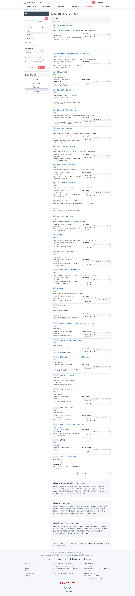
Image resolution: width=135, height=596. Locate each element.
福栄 (72, 490)
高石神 (80, 490)
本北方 (93, 490)
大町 (78, 488)
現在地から (37, 92)
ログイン (107, 2)
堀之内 (54, 488)
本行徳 (71, 491)
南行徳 (84, 486)
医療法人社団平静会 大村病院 (65, 216)
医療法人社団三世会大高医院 (68, 457)
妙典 (88, 486)
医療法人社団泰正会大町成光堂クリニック (72, 424)
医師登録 (100, 2)
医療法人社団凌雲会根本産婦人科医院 (71, 340)
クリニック (56, 269)
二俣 (63, 491)
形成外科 (78, 511)
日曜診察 (61, 56)
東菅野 (99, 486)
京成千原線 (74, 531)
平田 (70, 488)
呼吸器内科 (55, 508)
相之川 (76, 486)
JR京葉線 (94, 530)
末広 (54, 493)
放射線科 (82, 513)
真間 (92, 486)
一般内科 (55, 506)
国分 (92, 491)
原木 (63, 490)
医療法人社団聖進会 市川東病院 (66, 182)
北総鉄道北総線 (93, 528)
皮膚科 (72, 511)
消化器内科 (77, 506)
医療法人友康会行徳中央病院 (65, 251)
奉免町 (99, 491)
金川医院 (62, 305)
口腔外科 (88, 513)
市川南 (71, 486)
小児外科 (84, 510)
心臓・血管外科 (69, 506)
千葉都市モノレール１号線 (66, 533)
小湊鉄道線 (71, 530)
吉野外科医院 (60, 288)
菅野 (103, 486)
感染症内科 (74, 510)
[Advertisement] (82, 46)
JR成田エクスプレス (95, 526)
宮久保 (99, 488)
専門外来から (36, 83)
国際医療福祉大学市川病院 (64, 128)
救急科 (93, 511)
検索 (42, 67)
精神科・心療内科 (85, 511)
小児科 (79, 510)
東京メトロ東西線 (102, 528)
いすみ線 (66, 528)
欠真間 (76, 490)
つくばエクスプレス (90, 531)
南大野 (74, 488)
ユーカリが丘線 (57, 530)
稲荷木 (58, 493)
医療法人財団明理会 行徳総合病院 (66, 110)
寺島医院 (62, 440)
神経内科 (68, 508)
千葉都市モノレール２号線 (81, 533)
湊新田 (98, 490)
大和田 (94, 488)
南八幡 (67, 486)
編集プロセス (62, 559)
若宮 (103, 488)
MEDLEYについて (49, 559)
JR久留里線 (56, 531)
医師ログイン (87, 559)
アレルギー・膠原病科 (64, 510)
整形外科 (55, 511)
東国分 (76, 491)
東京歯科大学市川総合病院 (64, 25)
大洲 (66, 490)
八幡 (54, 486)
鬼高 (63, 488)
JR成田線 (100, 530)
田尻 (80, 493)
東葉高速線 (99, 531)
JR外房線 (80, 526)
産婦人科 (90, 510)
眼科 (95, 510)
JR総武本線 (88, 530)
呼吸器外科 (62, 508)
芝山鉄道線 (65, 530)
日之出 (85, 490)
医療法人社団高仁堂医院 (67, 407)
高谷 (80, 491)
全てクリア (33, 67)
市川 (57, 486)
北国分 (87, 491)
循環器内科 (61, 506)
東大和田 (73, 493)
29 (85, 473)
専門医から (36, 79)
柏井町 (82, 488)
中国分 (59, 490)
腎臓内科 (81, 508)
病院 (54, 25)
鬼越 (83, 491)
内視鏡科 (72, 513)
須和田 (102, 490)
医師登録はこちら (75, 559)
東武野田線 (105, 526)
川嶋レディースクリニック (67, 389)
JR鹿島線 (74, 526)
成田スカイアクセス (58, 528)
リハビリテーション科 (64, 511)
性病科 (67, 513)
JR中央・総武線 (80, 530)
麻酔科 (77, 513)
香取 (62, 493)
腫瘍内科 (62, 513)
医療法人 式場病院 (62, 72)
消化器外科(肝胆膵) (102, 506)
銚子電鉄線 (85, 528)
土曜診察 (55, 28)
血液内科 (55, 510)
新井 (106, 491)
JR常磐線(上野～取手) (65, 526)
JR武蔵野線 (56, 526)
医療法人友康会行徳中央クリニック (70, 269)
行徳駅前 (62, 486)
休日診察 (68, 56)
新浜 (69, 493)
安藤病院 (59, 235)
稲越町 (84, 493)
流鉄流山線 (78, 528)
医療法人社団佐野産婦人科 (67, 375)
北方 (66, 488)
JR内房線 (86, 526)
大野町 (59, 488)
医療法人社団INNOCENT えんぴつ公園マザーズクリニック (77, 323)
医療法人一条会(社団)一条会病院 (66, 146)
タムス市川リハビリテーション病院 (67, 200)
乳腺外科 (103, 508)
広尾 (65, 493)
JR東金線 (62, 531)
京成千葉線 (81, 531)
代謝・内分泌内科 (94, 508)
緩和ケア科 (55, 513)
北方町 (67, 491)
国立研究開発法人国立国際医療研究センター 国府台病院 (73, 54)
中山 (60, 491)
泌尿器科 (87, 508)
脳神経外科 (75, 508)
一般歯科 (94, 513)
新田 (80, 486)
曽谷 (89, 490)
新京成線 (72, 528)
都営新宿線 (55, 533)
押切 (103, 491)
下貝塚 (54, 490)
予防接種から (36, 87)
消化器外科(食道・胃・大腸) (88, 506)
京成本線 (68, 531)
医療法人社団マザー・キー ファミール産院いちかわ (75, 357)
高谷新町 (55, 491)
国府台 (86, 488)
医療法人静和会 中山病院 (64, 90)
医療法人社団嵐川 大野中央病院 (66, 164)
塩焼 (90, 488)
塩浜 (95, 491)
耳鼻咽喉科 (100, 510)
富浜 (95, 486)
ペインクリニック (100, 511)
